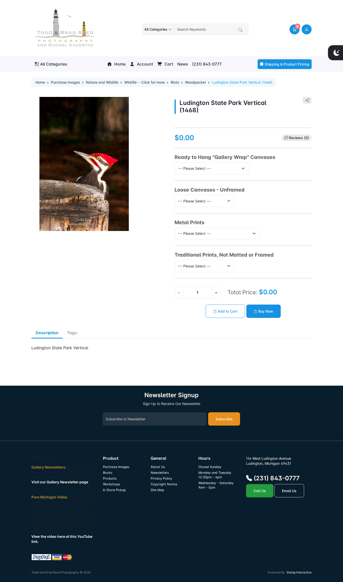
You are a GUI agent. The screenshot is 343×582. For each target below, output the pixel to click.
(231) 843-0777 (206, 64)
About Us (158, 467)
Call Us (260, 491)
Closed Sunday (209, 467)
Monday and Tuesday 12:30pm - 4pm (214, 475)
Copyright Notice (164, 484)
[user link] (307, 29)
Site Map (157, 490)
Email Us (289, 491)
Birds (175, 82)
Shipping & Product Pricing (287, 64)
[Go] (240, 30)
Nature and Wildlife (102, 82)
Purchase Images (65, 82)
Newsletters (160, 473)
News (182, 64)
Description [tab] (47, 332)
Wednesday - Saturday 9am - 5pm (216, 485)
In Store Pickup (114, 490)
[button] (295, 29)
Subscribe (224, 419)
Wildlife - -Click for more (144, 82)
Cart (168, 64)
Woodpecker (195, 82)
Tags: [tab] (72, 332)
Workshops (111, 484)
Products (110, 478)
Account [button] (144, 64)
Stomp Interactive (299, 572)
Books (107, 473)
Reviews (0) (299, 138)
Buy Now (265, 311)
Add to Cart (227, 311)
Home (119, 64)
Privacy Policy (161, 478)
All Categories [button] (53, 64)
